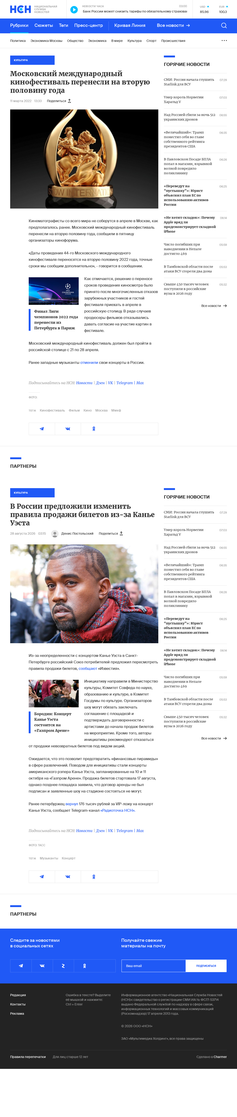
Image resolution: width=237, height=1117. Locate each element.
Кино (88, 410)
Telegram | (126, 383)
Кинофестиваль (52, 410)
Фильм (74, 410)
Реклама (17, 1013)
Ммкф (116, 410)
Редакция (18, 995)
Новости (84, 383)
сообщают (88, 668)
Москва (101, 410)
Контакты (17, 1004)
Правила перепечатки (28, 1057)
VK (110, 383)
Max (140, 383)
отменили (89, 362)
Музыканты (49, 858)
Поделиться (56, 101)
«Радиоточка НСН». (117, 810)
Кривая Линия (130, 25)
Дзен (100, 383)
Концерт (68, 858)
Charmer (220, 1057)
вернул (71, 804)
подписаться (206, 965)
